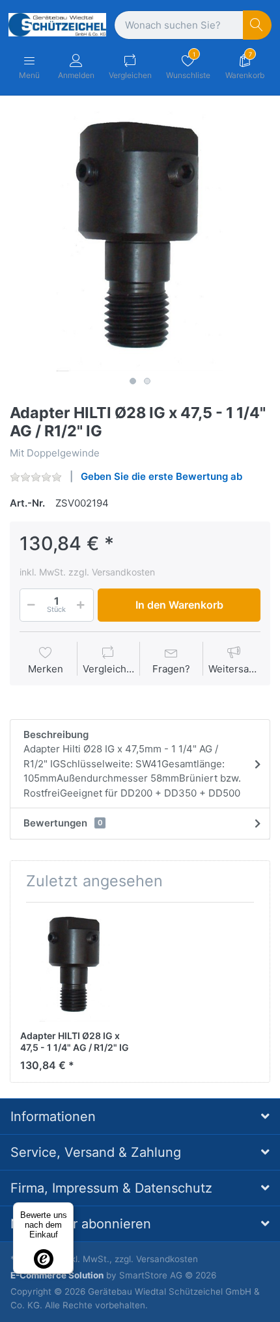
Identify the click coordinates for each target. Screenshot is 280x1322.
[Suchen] (257, 25)
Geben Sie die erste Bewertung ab (161, 476)
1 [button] (133, 381)
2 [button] (147, 381)
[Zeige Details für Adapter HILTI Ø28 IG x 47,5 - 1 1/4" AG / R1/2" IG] (75, 967)
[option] (140, 241)
